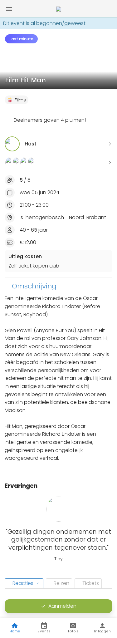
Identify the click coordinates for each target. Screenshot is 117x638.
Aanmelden (62, 606)
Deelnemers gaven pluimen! (50, 120)
